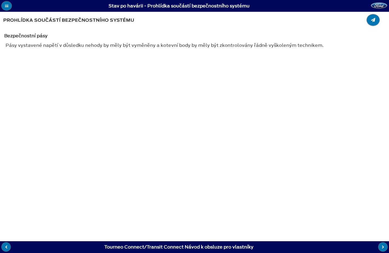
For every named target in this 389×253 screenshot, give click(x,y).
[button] (6, 6)
